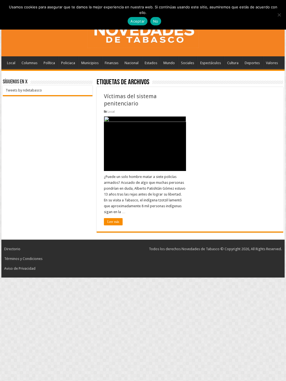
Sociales (187, 63)
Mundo (169, 63)
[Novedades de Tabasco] (143, 31)
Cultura (233, 63)
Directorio (12, 249)
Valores (272, 63)
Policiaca (68, 63)
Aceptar (137, 21)
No (155, 21)
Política (49, 63)
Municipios (90, 63)
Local (11, 63)
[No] (279, 15)
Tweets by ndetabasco (24, 90)
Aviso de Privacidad (19, 268)
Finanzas (111, 63)
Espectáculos (210, 63)
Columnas (29, 63)
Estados (151, 63)
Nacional (132, 63)
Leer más (113, 222)
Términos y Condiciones (23, 259)
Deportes (252, 63)
